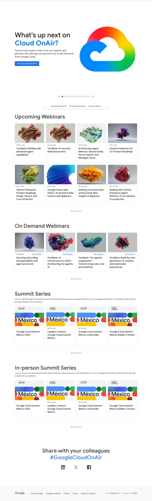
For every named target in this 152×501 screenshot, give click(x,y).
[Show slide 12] (85, 96)
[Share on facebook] (89, 467)
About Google (37, 493)
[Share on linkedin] (63, 467)
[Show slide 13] (87, 96)
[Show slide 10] (81, 96)
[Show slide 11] (83, 96)
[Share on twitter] (76, 467)
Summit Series (94, 106)
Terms (75, 493)
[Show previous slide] (59, 96)
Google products (53, 493)
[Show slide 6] (72, 96)
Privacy (67, 493)
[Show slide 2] (64, 96)
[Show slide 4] (68, 96)
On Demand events (77, 106)
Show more (76, 211)
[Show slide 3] (66, 96)
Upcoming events (58, 106)
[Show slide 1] (62, 96)
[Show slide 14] (89, 96)
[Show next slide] (93, 96)
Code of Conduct (88, 493)
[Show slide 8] (77, 96)
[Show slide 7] (75, 96)
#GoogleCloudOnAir (76, 457)
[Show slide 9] (79, 96)
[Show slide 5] (70, 96)
